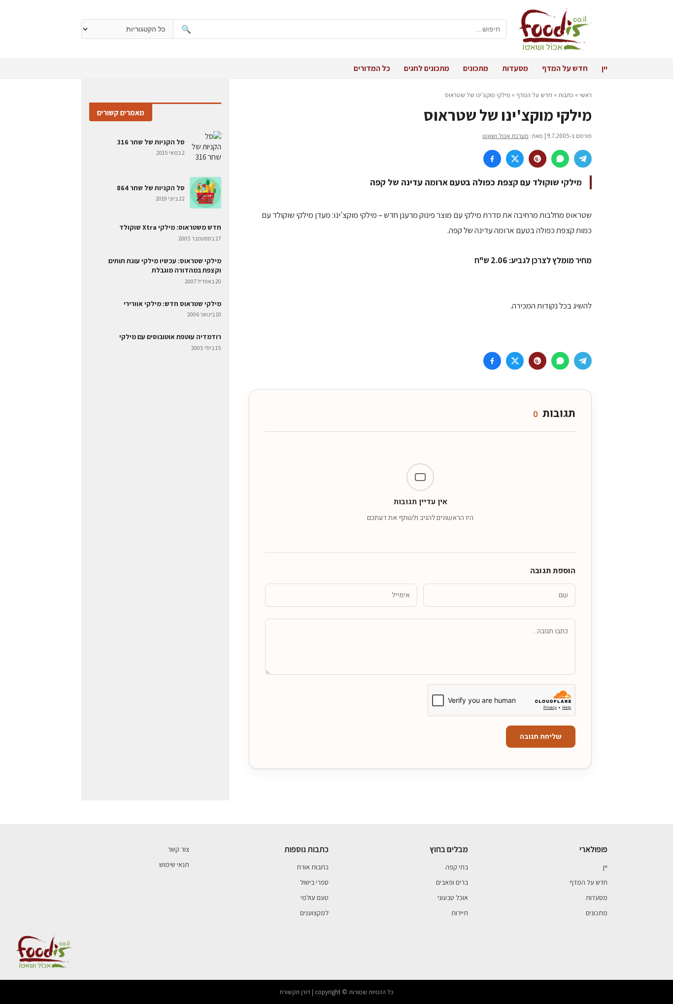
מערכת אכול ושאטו (505, 136)
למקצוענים (314, 912)
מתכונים (475, 68)
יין (604, 68)
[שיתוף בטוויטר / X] (515, 159)
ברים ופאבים (452, 882)
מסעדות (515, 68)
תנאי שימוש (174, 864)
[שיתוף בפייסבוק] (492, 159)
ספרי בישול (314, 882)
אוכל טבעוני (452, 897)
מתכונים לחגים (426, 68)
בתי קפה (456, 867)
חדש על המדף (565, 68)
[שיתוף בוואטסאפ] (560, 159)
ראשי (585, 95)
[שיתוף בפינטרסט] (537, 159)
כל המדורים (372, 68)
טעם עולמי (315, 897)
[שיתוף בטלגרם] (583, 159)
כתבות (565, 95)
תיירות (459, 912)
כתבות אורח (313, 867)
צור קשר (178, 849)
